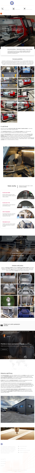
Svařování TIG (6, 202)
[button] (1, 13)
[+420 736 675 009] (2, 9)
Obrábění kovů (6, 222)
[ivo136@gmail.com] (13, 9)
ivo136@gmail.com (19, 8)
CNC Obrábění (6, 211)
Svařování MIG (6, 192)
